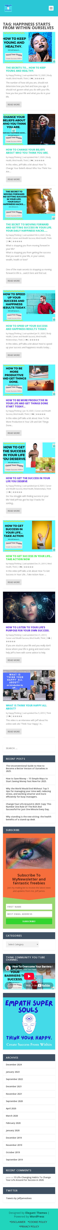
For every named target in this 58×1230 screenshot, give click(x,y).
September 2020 (14, 1101)
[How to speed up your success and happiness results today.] (29, 305)
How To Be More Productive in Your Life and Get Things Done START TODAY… (27, 403)
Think (25, 78)
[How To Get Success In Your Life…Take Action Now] (29, 535)
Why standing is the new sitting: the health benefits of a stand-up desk (28, 818)
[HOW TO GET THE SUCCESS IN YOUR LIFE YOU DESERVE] (29, 458)
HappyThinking (14, 75)
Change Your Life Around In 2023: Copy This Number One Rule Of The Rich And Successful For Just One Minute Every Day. (28, 807)
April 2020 (11, 1108)
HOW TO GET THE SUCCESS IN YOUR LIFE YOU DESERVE (28, 480)
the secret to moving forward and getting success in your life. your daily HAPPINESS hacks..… (29, 227)
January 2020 (12, 1130)
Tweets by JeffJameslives (19, 1198)
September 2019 (14, 1159)
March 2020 (12, 1115)
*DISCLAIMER (17, 1222)
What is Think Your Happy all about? (26, 707)
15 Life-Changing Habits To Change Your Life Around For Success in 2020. (28, 1178)
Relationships (11, 340)
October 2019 (13, 1152)
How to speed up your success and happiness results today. (27, 327)
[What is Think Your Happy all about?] (29, 685)
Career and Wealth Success (23, 238)
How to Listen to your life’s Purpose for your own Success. (28, 629)
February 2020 (13, 1123)
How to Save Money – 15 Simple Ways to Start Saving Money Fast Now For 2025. (27, 780)
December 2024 (14, 1064)
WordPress (37, 1216)
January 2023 (12, 1071)
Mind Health (17, 78)
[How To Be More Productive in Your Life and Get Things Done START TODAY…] (29, 380)
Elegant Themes (36, 1213)
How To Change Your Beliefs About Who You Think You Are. (27, 151)
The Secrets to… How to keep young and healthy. (26, 69)
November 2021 (14, 1093)
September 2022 (14, 1079)
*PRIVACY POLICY (29, 1226)
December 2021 (14, 1086)
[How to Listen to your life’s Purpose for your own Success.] (29, 607)
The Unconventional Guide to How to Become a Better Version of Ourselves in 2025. (27, 768)
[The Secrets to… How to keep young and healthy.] (29, 47)
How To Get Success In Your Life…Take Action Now (29, 557)
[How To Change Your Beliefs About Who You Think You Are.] (29, 129)
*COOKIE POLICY (37, 1222)
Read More (14, 104)
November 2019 (14, 1145)
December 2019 (14, 1137)
